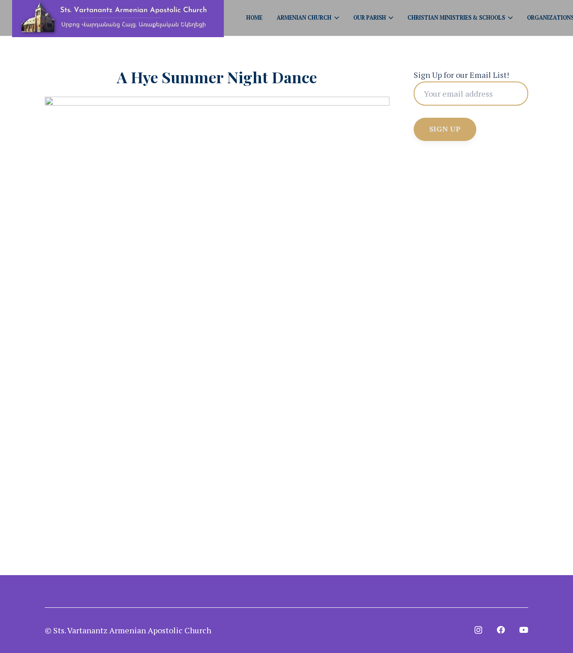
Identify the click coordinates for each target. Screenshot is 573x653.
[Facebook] (501, 630)
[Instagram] (478, 630)
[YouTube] (523, 630)
